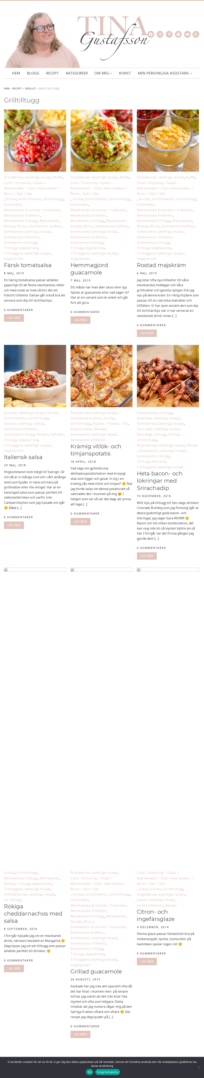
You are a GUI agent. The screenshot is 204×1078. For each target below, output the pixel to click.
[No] (199, 1067)
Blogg (33, 73)
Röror (22, 226)
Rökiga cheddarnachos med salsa (33, 913)
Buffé (58, 177)
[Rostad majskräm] (168, 112)
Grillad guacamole (96, 971)
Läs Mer (14, 318)
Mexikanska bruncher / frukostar (32, 210)
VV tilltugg (13, 900)
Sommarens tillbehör (21, 237)
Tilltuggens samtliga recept (27, 253)
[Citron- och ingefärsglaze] (168, 570)
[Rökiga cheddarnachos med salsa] (35, 570)
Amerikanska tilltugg (154, 413)
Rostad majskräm (161, 265)
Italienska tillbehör (20, 429)
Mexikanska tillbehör (22, 215)
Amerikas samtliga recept (158, 418)
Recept (52, 73)
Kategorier (77, 73)
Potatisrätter (81, 429)
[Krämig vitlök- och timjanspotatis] (101, 347)
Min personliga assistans (163, 73)
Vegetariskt (14, 258)
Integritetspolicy (107, 1072)
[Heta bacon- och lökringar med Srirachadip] (168, 347)
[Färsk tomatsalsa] (35, 112)
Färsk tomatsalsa (28, 265)
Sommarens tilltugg (20, 242)
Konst (125, 73)
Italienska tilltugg (19, 434)
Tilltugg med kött (151, 461)
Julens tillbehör (150, 905)
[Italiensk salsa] (35, 347)
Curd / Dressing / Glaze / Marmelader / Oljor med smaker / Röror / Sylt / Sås (32, 188)
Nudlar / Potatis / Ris (110, 423)
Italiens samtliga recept (24, 423)
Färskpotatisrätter (86, 418)
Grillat (30, 88)
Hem (16, 73)
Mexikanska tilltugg (21, 221)
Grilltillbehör (30, 199)
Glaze (143, 889)
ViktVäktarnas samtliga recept (29, 894)
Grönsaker (13, 204)
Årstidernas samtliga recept (27, 177)
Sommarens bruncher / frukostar (98, 927)
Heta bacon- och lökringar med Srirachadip (160, 480)
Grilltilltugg (53, 199)
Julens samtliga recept (156, 900)
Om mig (101, 73)
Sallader (57, 434)
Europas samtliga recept (24, 413)
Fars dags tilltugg (151, 434)
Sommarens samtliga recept (27, 231)
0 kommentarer (18, 310)
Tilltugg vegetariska (21, 248)
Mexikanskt (49, 221)
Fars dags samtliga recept (158, 429)
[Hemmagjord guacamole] (101, 112)
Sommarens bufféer (45, 226)
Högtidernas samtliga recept (161, 445)
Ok (89, 1072)
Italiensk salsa (23, 457)
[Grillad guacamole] (101, 570)
